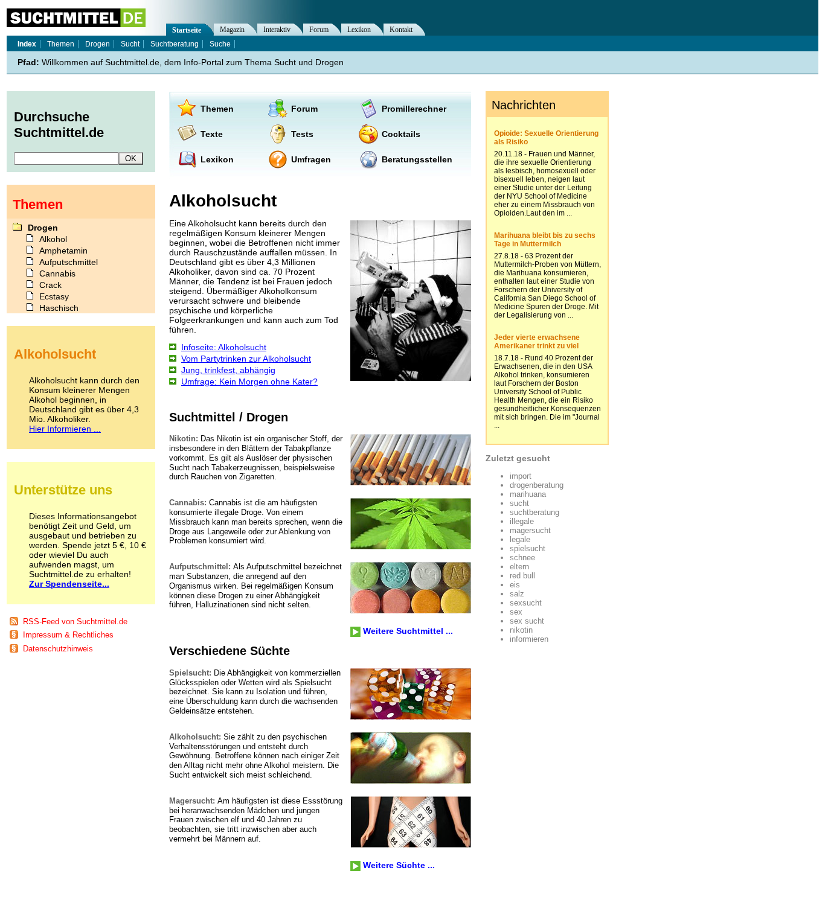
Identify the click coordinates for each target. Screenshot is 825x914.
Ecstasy (54, 296)
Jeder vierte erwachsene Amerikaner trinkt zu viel (537, 341)
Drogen (97, 44)
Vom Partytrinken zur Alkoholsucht (246, 358)
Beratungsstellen (417, 159)
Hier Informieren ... (65, 428)
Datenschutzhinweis (58, 648)
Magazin (232, 29)
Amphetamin (63, 250)
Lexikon (217, 159)
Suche (220, 44)
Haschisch (59, 308)
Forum (304, 108)
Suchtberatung (174, 44)
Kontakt (401, 29)
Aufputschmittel (68, 262)
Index (27, 44)
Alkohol (53, 239)
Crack (50, 285)
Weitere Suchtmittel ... (408, 631)
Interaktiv (277, 29)
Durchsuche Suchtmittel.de (59, 124)
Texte (212, 134)
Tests (302, 134)
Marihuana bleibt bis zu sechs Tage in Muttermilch (544, 239)
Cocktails (401, 134)
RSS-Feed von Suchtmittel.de (75, 621)
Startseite (186, 30)
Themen (217, 108)
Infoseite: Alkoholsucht (223, 347)
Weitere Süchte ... (399, 865)
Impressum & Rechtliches (68, 634)
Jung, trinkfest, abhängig (228, 370)
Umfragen (311, 159)
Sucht (130, 44)
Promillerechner (414, 108)
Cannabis (57, 273)
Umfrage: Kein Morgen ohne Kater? (249, 381)
